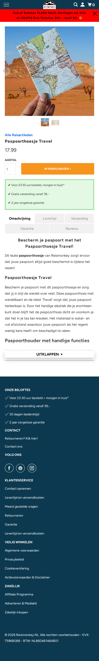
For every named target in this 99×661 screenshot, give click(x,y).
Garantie (27, 229)
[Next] (94, 71)
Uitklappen (49, 354)
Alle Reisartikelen (19, 135)
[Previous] (5, 71)
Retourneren (14, 515)
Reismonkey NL (27, 635)
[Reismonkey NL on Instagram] (33, 468)
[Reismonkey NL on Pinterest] (21, 468)
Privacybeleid (14, 559)
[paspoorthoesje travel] (49, 71)
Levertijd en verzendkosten (24, 498)
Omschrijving (19, 218)
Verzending (79, 218)
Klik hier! (32, 438)
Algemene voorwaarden (22, 550)
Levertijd (49, 218)
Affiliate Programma (19, 594)
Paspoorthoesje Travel (28, 141)
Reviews (72, 229)
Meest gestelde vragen (21, 507)
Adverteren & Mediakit (21, 603)
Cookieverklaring (17, 568)
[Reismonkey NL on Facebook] (10, 468)
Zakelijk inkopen (16, 612)
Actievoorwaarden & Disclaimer (27, 577)
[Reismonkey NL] (49, 5)
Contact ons (14, 446)
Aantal (11, 160)
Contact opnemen (18, 489)
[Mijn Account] (83, 4)
